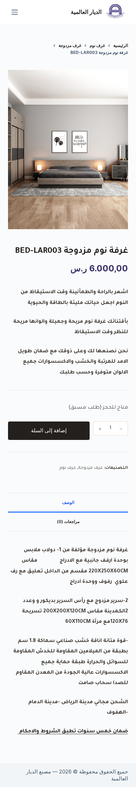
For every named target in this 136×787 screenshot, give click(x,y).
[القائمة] (15, 12)
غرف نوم (67, 468)
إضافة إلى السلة (49, 430)
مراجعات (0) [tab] (68, 521)
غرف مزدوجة (90, 468)
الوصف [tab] (68, 502)
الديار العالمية (86, 12)
